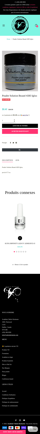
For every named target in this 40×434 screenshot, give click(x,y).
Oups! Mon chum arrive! (13, 432)
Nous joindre (6, 371)
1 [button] (14, 251)
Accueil (4, 391)
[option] (20, 226)
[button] (20, 115)
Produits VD (5, 350)
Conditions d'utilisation (8, 395)
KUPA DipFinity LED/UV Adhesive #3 (20, 243)
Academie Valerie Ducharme (16, 424)
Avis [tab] (17, 160)
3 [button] (18, 251)
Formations (5, 353)
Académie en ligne (7, 357)
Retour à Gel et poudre (21, 264)
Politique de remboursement (10, 402)
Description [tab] (7, 160)
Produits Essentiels (7, 361)
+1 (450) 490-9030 (20, 2)
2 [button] (16, 251)
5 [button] (23, 251)
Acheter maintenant (20, 131)
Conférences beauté (7, 379)
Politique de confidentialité (10, 406)
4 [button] (21, 251)
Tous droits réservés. (32, 424)
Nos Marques (6, 368)
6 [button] (25, 251)
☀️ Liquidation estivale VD (10, 346)
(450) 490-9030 (6, 332)
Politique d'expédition (8, 398)
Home (8, 39)
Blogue (4, 375)
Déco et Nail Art (7, 364)
